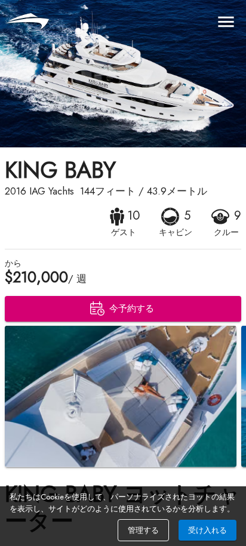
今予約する (131, 308)
